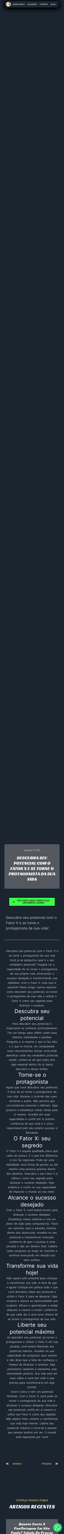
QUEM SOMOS (19, 4)
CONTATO (44, 4)
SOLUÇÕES (32, 4)
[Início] (8, 4)
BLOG (53, 4)
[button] (57, 1527)
